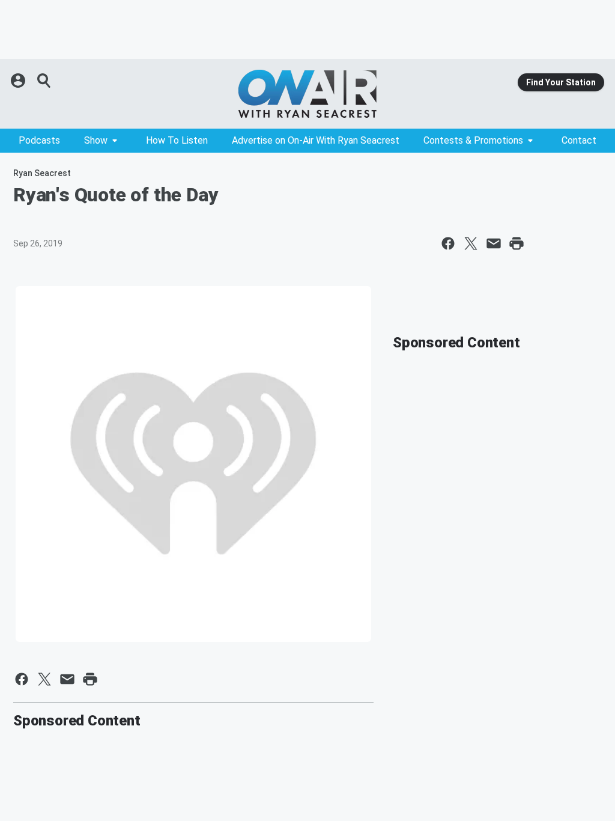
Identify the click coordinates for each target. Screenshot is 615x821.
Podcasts (39, 140)
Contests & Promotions (473, 140)
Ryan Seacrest (42, 173)
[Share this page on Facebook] (448, 243)
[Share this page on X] (470, 243)
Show (96, 140)
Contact (579, 140)
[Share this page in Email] (493, 243)
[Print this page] (516, 243)
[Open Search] (44, 80)
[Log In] (19, 80)
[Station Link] (307, 94)
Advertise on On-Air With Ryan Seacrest (315, 140)
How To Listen (177, 140)
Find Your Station (561, 82)
